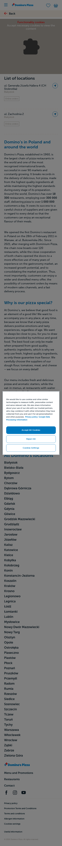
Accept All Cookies (31, 430)
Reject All (31, 439)
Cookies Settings (31, 447)
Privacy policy (31, 417)
